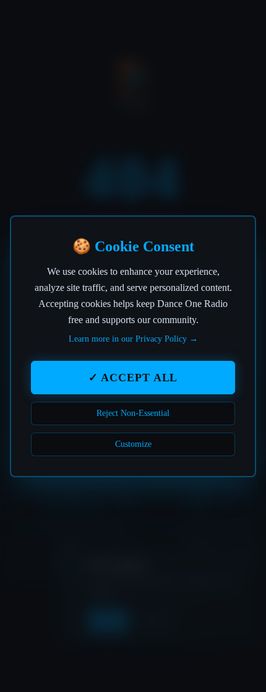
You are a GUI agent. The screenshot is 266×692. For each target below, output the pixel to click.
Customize (133, 444)
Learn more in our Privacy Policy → (133, 339)
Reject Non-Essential (133, 413)
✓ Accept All (133, 377)
